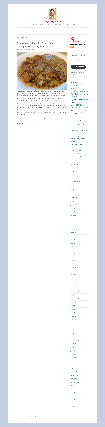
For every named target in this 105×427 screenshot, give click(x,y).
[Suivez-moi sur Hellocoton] (75, 42)
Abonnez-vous (78, 67)
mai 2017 (72, 354)
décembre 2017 (74, 330)
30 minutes (85, 91)
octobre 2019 (74, 260)
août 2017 (73, 344)
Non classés (73, 175)
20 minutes (80, 91)
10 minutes (76, 86)
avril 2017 (73, 357)
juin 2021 (72, 208)
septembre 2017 (74, 340)
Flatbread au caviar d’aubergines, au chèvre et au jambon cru (78, 138)
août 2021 (73, 201)
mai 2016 (72, 396)
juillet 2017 (73, 347)
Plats (49, 31)
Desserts (55, 31)
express (79, 99)
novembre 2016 (74, 375)
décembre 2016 (74, 371)
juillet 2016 (73, 389)
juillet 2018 (73, 305)
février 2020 (73, 246)
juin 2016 (72, 392)
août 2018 (73, 302)
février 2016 (73, 406)
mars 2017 (73, 361)
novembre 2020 (74, 232)
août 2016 (73, 385)
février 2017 (73, 364)
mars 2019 (73, 278)
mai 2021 (72, 212)
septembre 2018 (74, 298)
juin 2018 (72, 309)
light (77, 102)
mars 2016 (73, 403)
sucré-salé (81, 110)
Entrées (43, 31)
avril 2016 (73, 399)
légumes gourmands (77, 106)
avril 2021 (73, 215)
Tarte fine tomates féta (76, 144)
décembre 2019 (74, 253)
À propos (36, 31)
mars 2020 (73, 243)
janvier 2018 (73, 326)
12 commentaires (29, 49)
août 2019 (73, 267)
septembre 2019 (74, 264)
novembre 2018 (74, 292)
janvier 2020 (73, 250)
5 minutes (74, 85)
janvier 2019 (73, 285)
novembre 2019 (74, 257)
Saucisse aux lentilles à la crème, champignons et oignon (35, 44)
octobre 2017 (73, 337)
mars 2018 (73, 319)
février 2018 (73, 323)
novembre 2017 (74, 333)
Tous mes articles (65, 31)
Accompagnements (76, 181)
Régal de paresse (52, 21)
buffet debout (83, 94)
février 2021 (73, 222)
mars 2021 (73, 219)
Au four (74, 93)
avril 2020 (73, 239)
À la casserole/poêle (78, 111)
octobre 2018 (74, 295)
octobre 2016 (74, 378)
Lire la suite (21, 123)
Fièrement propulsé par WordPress (27, 416)
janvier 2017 (73, 368)
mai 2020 (73, 236)
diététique (75, 96)
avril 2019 (73, 274)
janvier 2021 (73, 226)
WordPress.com (34, 418)
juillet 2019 (73, 271)
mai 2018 (72, 312)
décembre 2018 (74, 288)
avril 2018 (73, 316)
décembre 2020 (74, 229)
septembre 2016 (74, 382)
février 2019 (73, 281)
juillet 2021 (73, 205)
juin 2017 (72, 351)
